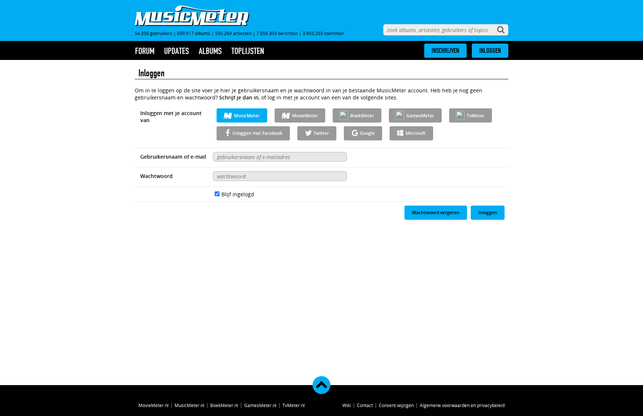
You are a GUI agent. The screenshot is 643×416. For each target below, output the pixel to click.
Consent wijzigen (396, 405)
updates (176, 51)
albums (210, 51)
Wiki (346, 405)
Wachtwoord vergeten (436, 212)
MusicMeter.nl (189, 405)
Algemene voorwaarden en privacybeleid (462, 405)
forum (144, 51)
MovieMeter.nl (153, 405)
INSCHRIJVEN (445, 51)
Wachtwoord (156, 176)
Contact (365, 405)
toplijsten (247, 51)
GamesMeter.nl (260, 405)
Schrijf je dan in (239, 97)
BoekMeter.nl (224, 405)
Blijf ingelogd (237, 194)
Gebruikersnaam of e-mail (173, 156)
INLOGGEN (490, 51)
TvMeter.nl (293, 405)
